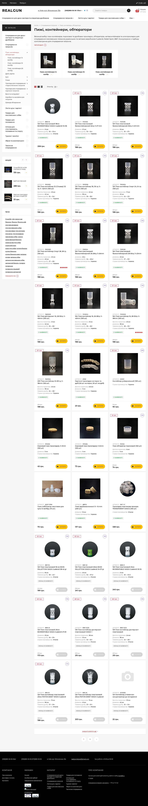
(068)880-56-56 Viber (73, 11)
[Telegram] (84, 10)
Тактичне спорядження (74, 789)
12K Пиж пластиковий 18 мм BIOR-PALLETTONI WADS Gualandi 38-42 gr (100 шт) (52, 569)
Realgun (23, 3)
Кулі (6, 77)
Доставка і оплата (8, 778)
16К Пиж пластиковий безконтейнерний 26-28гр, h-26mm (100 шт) (89, 253)
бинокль (8, 222)
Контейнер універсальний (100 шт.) (127, 381)
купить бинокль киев (12, 254)
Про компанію (7, 775)
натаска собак (15, 257)
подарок (22, 263)
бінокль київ (22, 222)
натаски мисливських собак (14, 260)
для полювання (18, 234)
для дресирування (11, 225)
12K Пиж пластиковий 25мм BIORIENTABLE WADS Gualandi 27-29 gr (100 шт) (51, 632)
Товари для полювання (74, 775)
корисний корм (10, 245)
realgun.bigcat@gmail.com (80, 759)
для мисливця (10, 231)
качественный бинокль (13, 239)
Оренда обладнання (13, 102)
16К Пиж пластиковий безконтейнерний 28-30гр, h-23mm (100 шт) (127, 253)
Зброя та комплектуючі (74, 786)
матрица (23, 254)
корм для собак (10, 248)
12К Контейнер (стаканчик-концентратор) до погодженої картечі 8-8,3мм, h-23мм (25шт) (125, 697)
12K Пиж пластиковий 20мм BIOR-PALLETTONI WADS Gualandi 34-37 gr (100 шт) (89, 569)
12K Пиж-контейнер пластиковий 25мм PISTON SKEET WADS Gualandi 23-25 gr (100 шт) (89, 697)
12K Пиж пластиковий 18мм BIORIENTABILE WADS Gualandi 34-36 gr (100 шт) (52, 126)
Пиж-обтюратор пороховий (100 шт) (127, 446)
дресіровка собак (11, 237)
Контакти (5, 780)
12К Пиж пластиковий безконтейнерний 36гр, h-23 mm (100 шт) (126, 126)
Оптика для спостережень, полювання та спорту (73, 779)
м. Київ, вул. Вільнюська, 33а (49, 11)
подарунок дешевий (12, 269)
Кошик (27, 775)
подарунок (9, 266)
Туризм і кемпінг (71, 784)
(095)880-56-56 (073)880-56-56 (31, 759)
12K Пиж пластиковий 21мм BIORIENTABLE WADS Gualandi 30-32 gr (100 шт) (127, 569)
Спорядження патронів (49, 25)
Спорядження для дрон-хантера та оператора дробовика (55, 776)
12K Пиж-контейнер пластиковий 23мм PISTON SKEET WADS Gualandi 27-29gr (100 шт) (51, 697)
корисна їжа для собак (13, 242)
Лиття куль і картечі (53, 784)
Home (4, 3)
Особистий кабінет (31, 778)
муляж (7, 257)
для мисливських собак (13, 228)
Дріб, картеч (10, 74)
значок (20, 237)
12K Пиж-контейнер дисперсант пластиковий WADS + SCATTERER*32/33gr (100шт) (88, 632)
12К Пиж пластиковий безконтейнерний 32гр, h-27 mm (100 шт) (88, 126)
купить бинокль (10, 251)
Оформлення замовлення (33, 780)
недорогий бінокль (12, 263)
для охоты (8, 234)
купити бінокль (22, 248)
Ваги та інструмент (12, 94)
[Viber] (87, 10)
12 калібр (8, 219)
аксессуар (18, 219)
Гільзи (7, 80)
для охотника (20, 231)
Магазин (13, 3)
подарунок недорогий (13, 272)
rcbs (13, 219)
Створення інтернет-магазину (98, 783)
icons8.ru (121, 776)
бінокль (14, 222)
